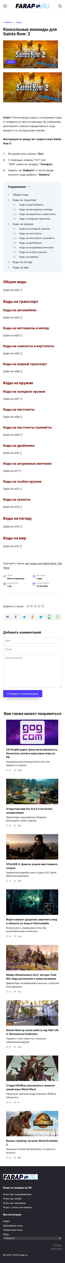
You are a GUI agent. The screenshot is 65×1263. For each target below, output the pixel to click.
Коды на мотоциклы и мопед (35, 209)
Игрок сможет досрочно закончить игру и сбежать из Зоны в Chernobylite (31, 921)
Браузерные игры (13, 1225)
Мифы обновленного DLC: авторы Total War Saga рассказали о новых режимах (31, 976)
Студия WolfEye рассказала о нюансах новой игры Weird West (30, 1087)
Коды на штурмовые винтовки (36, 247)
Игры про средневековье (17, 1194)
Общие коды (21, 194)
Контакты (57, 1245)
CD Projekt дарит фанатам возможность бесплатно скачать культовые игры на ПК (31, 753)
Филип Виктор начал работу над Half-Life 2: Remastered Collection (32, 1032)
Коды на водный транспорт (34, 218)
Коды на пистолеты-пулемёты (36, 238)
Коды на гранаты (28, 256)
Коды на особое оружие (33, 252)
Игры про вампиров (14, 1203)
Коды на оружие (23, 224)
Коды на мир (21, 267)
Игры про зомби (12, 1198)
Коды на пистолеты (30, 233)
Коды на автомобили (31, 204)
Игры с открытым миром (17, 1207)
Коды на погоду (22, 262)
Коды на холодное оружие (34, 228)
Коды (10, 62)
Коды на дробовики (30, 242)
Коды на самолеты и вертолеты (37, 214)
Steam (6, 1221)
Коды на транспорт (25, 200)
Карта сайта (56, 1248)
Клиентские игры (12, 1230)
